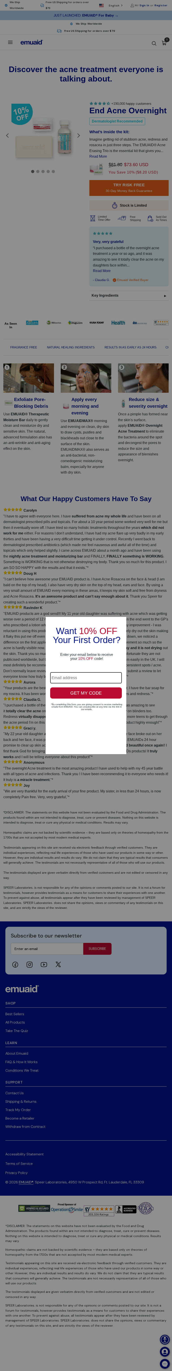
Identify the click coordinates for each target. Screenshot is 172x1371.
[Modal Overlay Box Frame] (86, 685)
